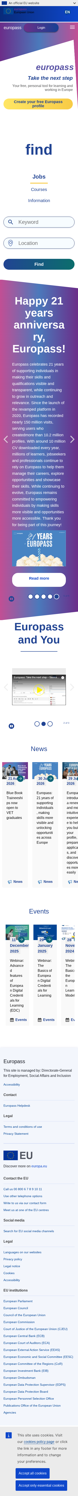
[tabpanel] (39, 439)
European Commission (19, 1322)
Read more (39, 578)
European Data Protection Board (25, 1391)
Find (39, 264)
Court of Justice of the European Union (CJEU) (35, 1329)
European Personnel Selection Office (28, 1398)
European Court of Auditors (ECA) (26, 1343)
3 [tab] (43, 596)
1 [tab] (30, 596)
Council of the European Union (24, 1315)
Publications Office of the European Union (32, 1405)
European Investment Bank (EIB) (26, 1370)
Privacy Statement (15, 1133)
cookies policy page (39, 1442)
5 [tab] (56, 596)
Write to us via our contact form (24, 1203)
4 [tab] (50, 596)
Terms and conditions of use (22, 1126)
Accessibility (11, 1084)
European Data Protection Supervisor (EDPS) (34, 1384)
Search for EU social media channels (28, 1231)
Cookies (9, 1273)
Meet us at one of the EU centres (26, 1210)
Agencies (9, 1412)
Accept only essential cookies (41, 1485)
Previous (5, 438)
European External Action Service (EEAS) (31, 1350)
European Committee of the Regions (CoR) (33, 1363)
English (68, 14)
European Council (15, 1308)
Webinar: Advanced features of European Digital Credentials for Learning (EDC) (17, 985)
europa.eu (39, 1166)
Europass (14, 1061)
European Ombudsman (19, 1377)
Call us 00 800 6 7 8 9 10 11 (22, 1189)
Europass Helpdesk (16, 1105)
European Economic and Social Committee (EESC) (38, 1357)
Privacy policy (12, 1259)
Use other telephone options (22, 1196)
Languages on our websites (22, 1252)
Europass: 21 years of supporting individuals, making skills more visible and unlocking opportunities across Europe (45, 817)
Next (72, 438)
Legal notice (11, 1266)
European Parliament (17, 1301)
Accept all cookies (33, 1473)
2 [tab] (37, 596)
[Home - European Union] (32, 14)
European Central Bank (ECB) (24, 1336)
